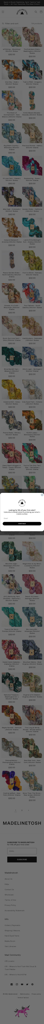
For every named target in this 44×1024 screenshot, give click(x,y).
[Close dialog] (42, 495)
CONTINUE (22, 523)
